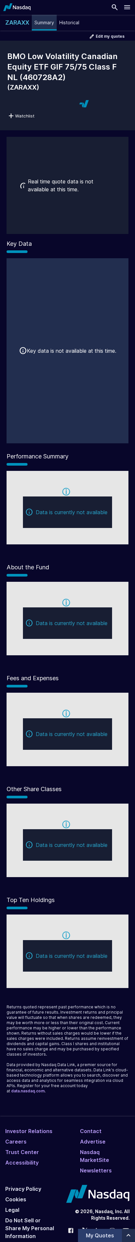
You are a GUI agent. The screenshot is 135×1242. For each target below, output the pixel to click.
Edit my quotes (110, 36)
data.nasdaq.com (28, 1090)
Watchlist (24, 115)
